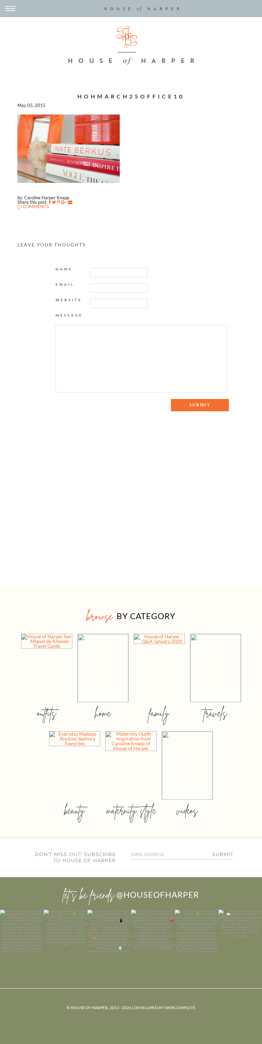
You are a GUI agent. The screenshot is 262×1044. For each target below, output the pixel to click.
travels (215, 713)
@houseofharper (157, 894)
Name (64, 269)
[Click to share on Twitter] (54, 202)
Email (65, 284)
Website (69, 300)
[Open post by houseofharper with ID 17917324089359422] (153, 931)
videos (187, 810)
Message (69, 315)
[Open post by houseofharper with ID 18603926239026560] (22, 931)
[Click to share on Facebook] (49, 202)
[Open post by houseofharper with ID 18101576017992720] (196, 931)
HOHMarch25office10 (131, 96)
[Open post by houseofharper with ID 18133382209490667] (109, 931)
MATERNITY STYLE (131, 810)
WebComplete (180, 1007)
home (103, 713)
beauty (74, 810)
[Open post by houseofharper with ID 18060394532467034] (65, 931)
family (159, 713)
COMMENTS (35, 206)
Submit (222, 854)
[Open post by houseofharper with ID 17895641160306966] (240, 931)
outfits (46, 713)
